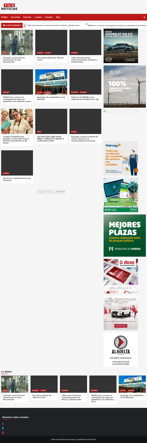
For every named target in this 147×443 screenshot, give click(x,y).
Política (4, 17)
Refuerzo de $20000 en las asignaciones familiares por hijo (85, 98)
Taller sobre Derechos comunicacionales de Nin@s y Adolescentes (38, 25)
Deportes (27, 17)
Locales (38, 17)
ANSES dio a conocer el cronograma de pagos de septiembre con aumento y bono (17, 99)
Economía (15, 17)
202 (58, 192)
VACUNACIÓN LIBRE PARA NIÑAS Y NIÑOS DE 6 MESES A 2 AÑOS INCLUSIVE (50, 139)
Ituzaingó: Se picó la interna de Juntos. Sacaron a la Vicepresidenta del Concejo (84, 139)
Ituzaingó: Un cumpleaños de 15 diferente (131, 396)
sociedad (74, 53)
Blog (58, 17)
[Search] (144, 17)
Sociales (49, 17)
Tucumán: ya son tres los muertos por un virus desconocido (14, 60)
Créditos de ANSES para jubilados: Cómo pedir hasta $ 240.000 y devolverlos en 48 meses (16, 140)
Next (63, 192)
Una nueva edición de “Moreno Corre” (41, 396)
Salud (5, 53)
